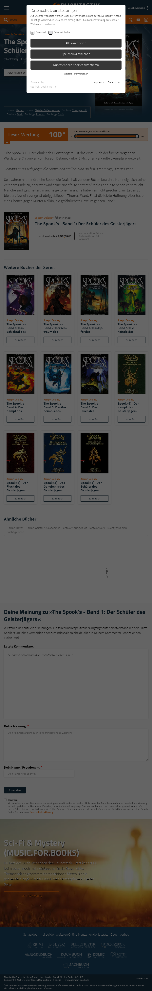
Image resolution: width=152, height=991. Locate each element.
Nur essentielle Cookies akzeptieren (76, 65)
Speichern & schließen (76, 54)
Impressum (100, 82)
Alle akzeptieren (76, 43)
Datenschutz (115, 82)
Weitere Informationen (76, 74)
